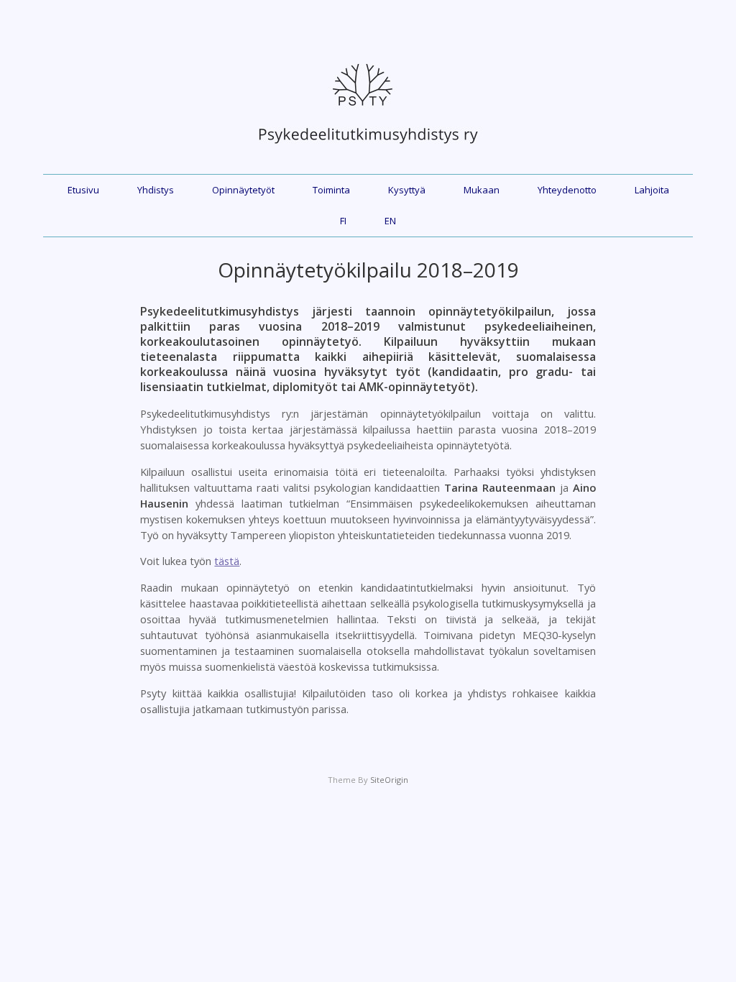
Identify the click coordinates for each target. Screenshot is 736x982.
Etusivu (83, 189)
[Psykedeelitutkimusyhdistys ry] (368, 150)
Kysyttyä (407, 189)
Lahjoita (652, 189)
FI (343, 220)
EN (390, 220)
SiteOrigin (389, 779)
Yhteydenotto (567, 189)
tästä (226, 561)
